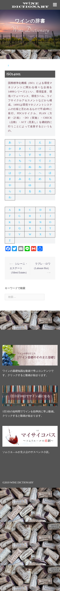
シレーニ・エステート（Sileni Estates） (19, 268)
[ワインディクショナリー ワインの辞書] (30, 4)
